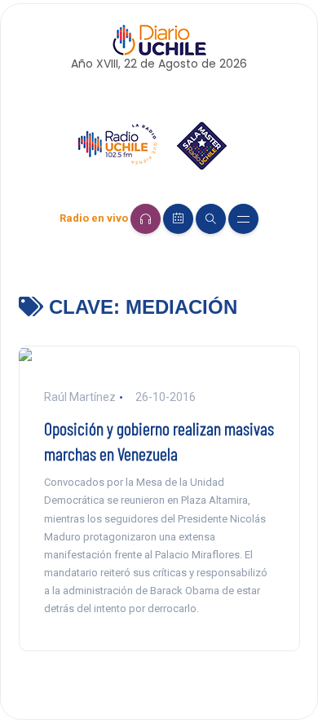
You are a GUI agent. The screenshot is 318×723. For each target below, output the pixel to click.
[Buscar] (211, 219)
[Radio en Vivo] (145, 219)
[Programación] (178, 219)
